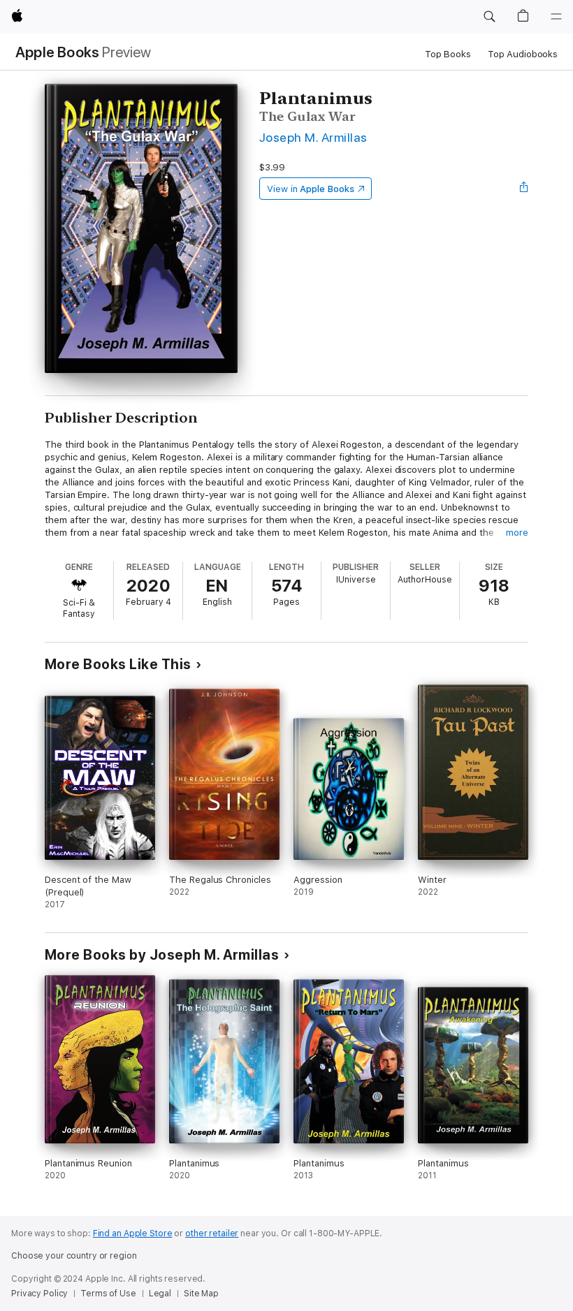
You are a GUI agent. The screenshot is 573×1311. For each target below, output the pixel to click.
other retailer (211, 1233)
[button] (489, 17)
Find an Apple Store (133, 1233)
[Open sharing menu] (524, 188)
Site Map (201, 1293)
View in (310, 189)
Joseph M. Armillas (313, 137)
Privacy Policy (39, 1293)
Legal (160, 1293)
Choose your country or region (74, 1256)
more (517, 532)
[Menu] (556, 17)
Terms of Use (108, 1293)
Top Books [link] (448, 54)
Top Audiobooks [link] (523, 54)
